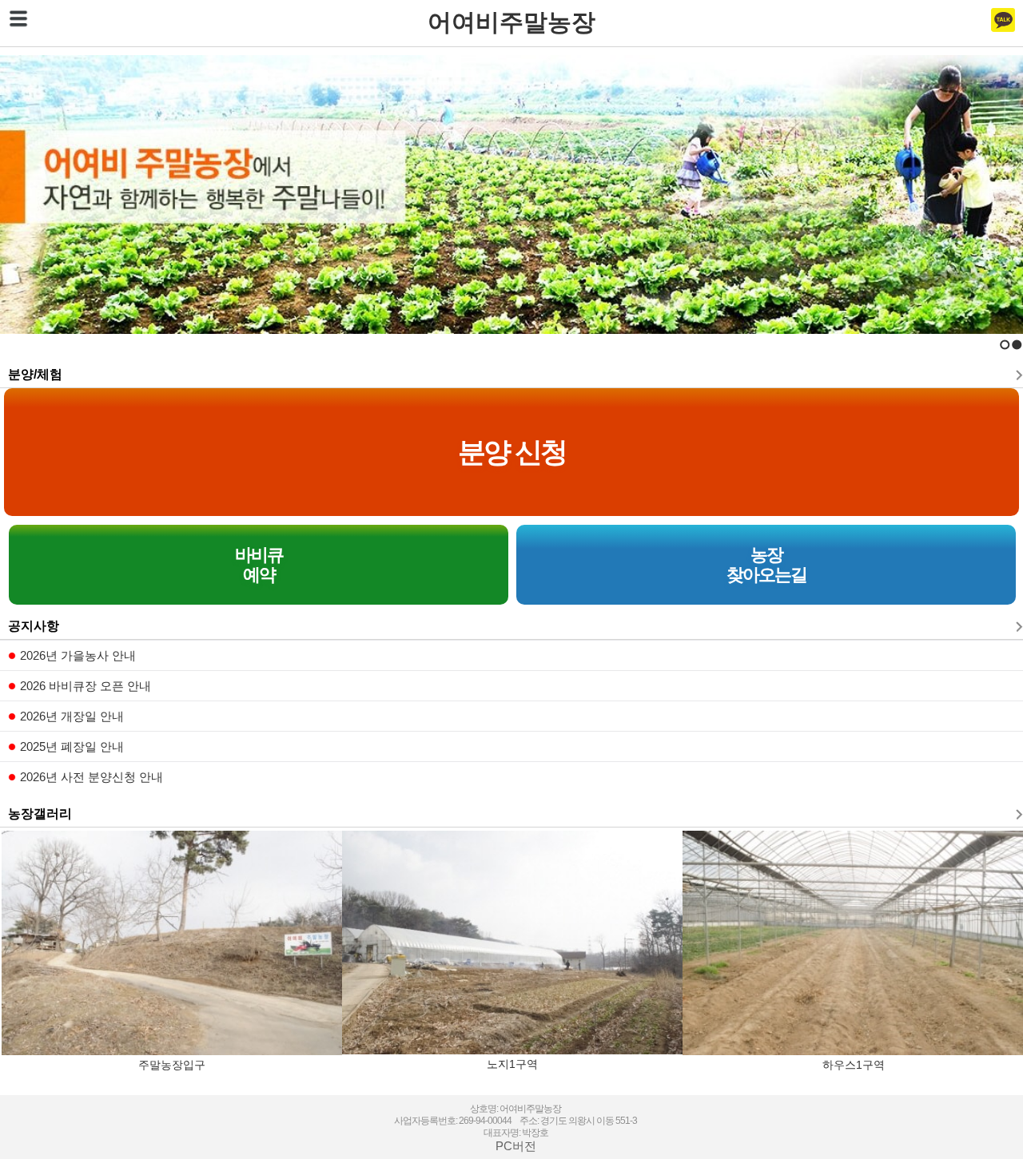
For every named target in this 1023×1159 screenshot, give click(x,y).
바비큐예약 (259, 565)
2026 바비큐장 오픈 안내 (85, 686)
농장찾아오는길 (766, 565)
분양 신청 (512, 451)
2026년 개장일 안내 (72, 716)
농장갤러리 (40, 813)
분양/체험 (35, 374)
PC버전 (516, 1146)
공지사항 (33, 626)
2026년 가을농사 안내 (78, 655)
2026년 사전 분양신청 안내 (91, 777)
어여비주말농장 (511, 22)
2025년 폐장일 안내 (72, 746)
